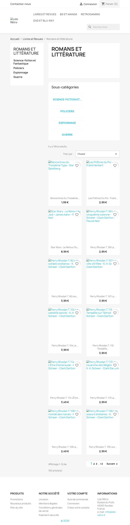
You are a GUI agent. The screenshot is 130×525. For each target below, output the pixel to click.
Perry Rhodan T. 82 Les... (65, 296)
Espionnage (20, 72)
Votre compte (77, 493)
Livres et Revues (44, 14)
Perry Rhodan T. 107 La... (103, 296)
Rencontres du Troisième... (65, 198)
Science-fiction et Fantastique (24, 62)
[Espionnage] (67, 118)
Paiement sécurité (49, 515)
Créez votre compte (78, 507)
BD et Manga (68, 14)
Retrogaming (90, 14)
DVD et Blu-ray (43, 20)
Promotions (16, 499)
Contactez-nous (20, 4)
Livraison (43, 499)
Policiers (18, 68)
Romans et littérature (26, 51)
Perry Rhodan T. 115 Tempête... (103, 347)
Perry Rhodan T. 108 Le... (65, 446)
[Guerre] (67, 130)
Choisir (98, 154)
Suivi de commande (77, 499)
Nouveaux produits (20, 503)
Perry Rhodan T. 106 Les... (103, 446)
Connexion (73, 503)
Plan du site (16, 507)
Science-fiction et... (67, 99)
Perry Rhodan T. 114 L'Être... (65, 397)
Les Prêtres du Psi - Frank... (103, 198)
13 (101, 463)
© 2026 (65, 520)
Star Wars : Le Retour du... (65, 247)
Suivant (113, 464)
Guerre (17, 77)
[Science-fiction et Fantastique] (67, 95)
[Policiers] (67, 107)
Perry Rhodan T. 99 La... (103, 247)
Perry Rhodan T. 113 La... (103, 397)
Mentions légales (48, 503)
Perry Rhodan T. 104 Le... (65, 345)
